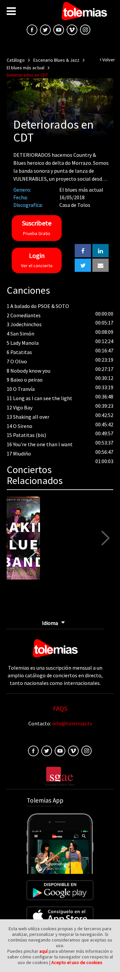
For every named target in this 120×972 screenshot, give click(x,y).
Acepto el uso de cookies (76, 962)
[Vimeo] (72, 29)
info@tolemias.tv (72, 723)
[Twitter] (46, 750)
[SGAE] (60, 775)
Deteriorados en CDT (27, 75)
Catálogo (16, 60)
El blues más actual (25, 68)
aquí (43, 951)
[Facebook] (33, 750)
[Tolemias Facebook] (32, 29)
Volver (108, 60)
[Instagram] (85, 29)
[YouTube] (58, 29)
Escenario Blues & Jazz (56, 60)
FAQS (60, 708)
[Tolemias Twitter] (45, 29)
